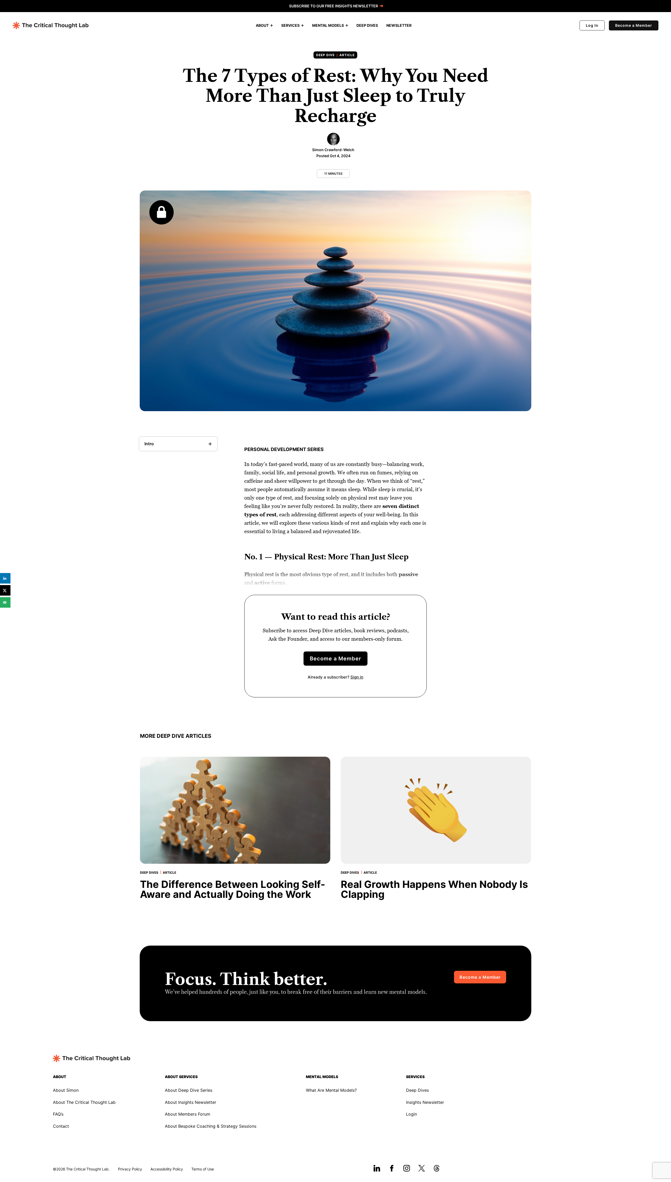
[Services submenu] (302, 25)
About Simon (66, 1090)
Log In (592, 25)
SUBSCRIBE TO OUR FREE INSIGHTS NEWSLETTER (333, 6)
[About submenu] (271, 25)
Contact (61, 1126)
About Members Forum (187, 1114)
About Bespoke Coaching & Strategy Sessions (210, 1126)
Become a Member (633, 25)
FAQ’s (58, 1114)
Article (347, 55)
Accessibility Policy (166, 1169)
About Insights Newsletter (190, 1102)
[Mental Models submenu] (346, 25)
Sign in (356, 677)
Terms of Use (202, 1169)
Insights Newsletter (425, 1102)
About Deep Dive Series (188, 1090)
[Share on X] (5, 590)
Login (411, 1114)
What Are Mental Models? (331, 1090)
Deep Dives (417, 1090)
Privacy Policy (130, 1169)
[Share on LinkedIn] (5, 578)
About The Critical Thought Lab (84, 1102)
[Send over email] (5, 602)
